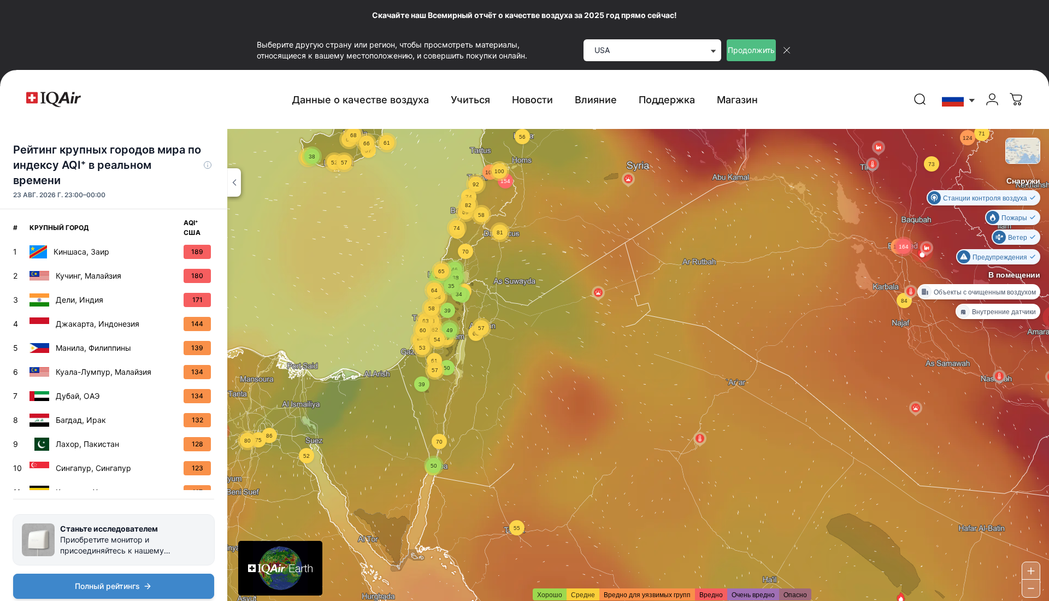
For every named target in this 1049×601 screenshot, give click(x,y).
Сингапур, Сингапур (93, 468)
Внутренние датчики (1004, 311)
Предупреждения (1000, 256)
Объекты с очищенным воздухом (985, 291)
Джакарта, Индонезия (97, 323)
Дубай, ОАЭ (77, 395)
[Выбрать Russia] (959, 99)
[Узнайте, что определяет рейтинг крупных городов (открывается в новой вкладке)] (207, 165)
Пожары (1014, 217)
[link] (920, 99)
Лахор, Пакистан (87, 444)
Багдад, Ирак (81, 420)
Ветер (1017, 236)
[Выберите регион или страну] (959, 99)
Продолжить (751, 50)
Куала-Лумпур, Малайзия (103, 371)
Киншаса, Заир (81, 251)
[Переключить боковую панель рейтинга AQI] (234, 182)
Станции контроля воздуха (985, 197)
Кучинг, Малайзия (88, 275)
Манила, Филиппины (93, 347)
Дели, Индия (79, 299)
